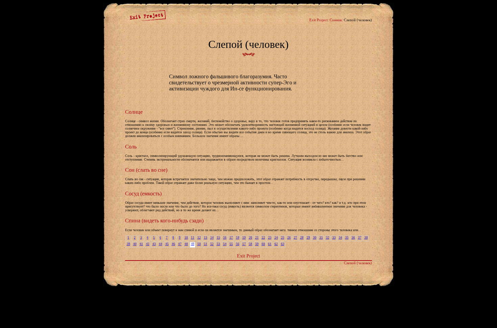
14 (212, 237)
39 (128, 244)
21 (257, 237)
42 (147, 244)
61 (269, 244)
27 (295, 237)
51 (205, 244)
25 (282, 237)
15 (218, 237)
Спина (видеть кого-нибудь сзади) (164, 220)
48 (186, 244)
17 (231, 237)
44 (160, 244)
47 (180, 244)
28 (302, 237)
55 (231, 244)
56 (237, 244)
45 (167, 244)
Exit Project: (319, 20)
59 (257, 244)
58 (250, 244)
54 (225, 244)
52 (212, 244)
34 (340, 237)
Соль (131, 146)
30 (314, 237)
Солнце (134, 112)
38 (366, 237)
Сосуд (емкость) (143, 193)
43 (154, 244)
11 (192, 237)
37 (359, 237)
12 (199, 237)
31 (321, 237)
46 (173, 244)
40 (135, 244)
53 (218, 244)
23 (269, 237)
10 (186, 237)
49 (192, 244)
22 (263, 237)
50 (199, 244)
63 (282, 244)
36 (353, 237)
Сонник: (336, 20)
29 (308, 237)
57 (244, 244)
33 (334, 237)
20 (250, 237)
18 (237, 237)
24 (276, 237)
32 (327, 237)
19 (244, 237)
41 (141, 244)
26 (289, 237)
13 (205, 237)
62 (276, 244)
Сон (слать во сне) (146, 170)
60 (263, 244)
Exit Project (248, 255)
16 (225, 237)
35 (347, 237)
